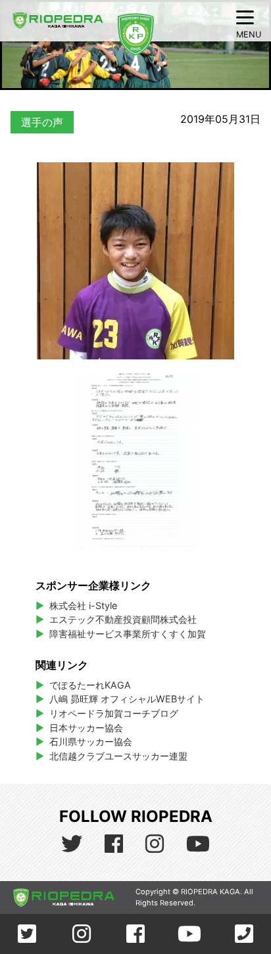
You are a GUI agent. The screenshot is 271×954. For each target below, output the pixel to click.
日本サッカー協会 (86, 727)
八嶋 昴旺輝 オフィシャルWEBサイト (131, 698)
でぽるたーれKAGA (90, 685)
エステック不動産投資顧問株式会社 (123, 619)
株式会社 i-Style (83, 605)
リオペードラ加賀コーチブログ (113, 713)
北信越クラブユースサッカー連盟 (118, 755)
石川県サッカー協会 (90, 741)
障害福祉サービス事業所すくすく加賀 (127, 633)
